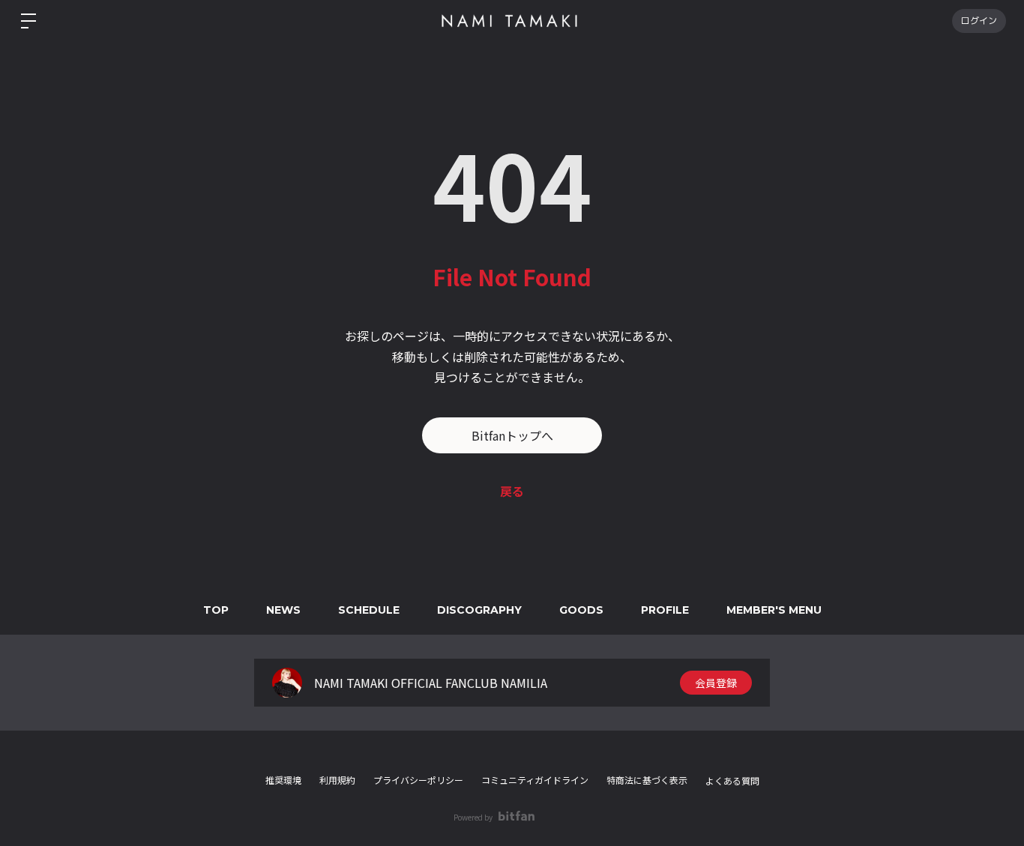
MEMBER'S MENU (774, 610)
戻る (512, 491)
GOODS (581, 610)
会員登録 (716, 682)
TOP (216, 610)
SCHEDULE (369, 610)
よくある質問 (732, 780)
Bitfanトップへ (512, 435)
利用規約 (337, 779)
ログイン (979, 20)
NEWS (283, 610)
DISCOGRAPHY (479, 610)
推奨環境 (283, 779)
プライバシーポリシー (418, 779)
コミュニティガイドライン (534, 779)
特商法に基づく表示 (646, 779)
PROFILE (665, 610)
